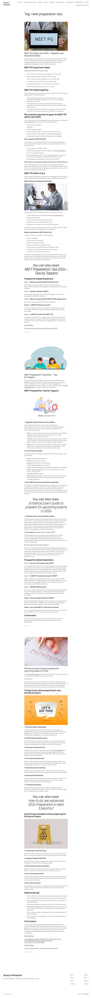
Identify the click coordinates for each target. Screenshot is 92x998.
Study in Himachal (6, 4)
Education (52, 2)
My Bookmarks (79, 2)
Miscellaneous (70, 2)
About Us (19, 2)
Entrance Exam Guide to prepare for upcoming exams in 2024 (41, 669)
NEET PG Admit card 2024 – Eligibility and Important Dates (44, 54)
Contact (39, 2)
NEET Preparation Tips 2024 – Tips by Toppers (40, 376)
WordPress (86, 994)
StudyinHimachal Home (82, 5)
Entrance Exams (60, 2)
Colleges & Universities (30, 2)
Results (87, 2)
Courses (45, 2)
